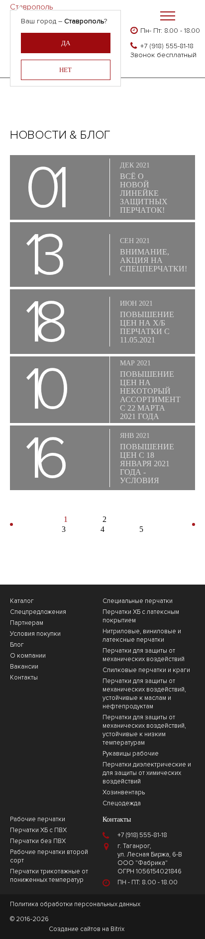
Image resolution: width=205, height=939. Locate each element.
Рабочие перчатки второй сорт (49, 856)
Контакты (24, 678)
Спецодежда (121, 803)
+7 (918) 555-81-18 (167, 46)
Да (65, 43)
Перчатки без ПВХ (38, 841)
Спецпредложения (38, 612)
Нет (65, 70)
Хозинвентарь (123, 792)
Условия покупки (35, 634)
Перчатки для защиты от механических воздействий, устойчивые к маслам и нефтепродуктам (144, 693)
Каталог (22, 601)
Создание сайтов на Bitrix (86, 929)
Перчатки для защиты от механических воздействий (143, 655)
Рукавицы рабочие (130, 754)
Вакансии (24, 667)
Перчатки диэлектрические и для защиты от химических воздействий (146, 773)
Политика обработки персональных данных (75, 904)
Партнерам (26, 623)
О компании (28, 656)
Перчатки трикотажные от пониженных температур (49, 875)
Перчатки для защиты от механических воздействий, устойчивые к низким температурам (144, 730)
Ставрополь (31, 5)
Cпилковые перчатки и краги (146, 670)
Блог (17, 645)
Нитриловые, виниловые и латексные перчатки (141, 635)
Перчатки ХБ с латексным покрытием (140, 616)
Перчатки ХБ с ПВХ (38, 830)
